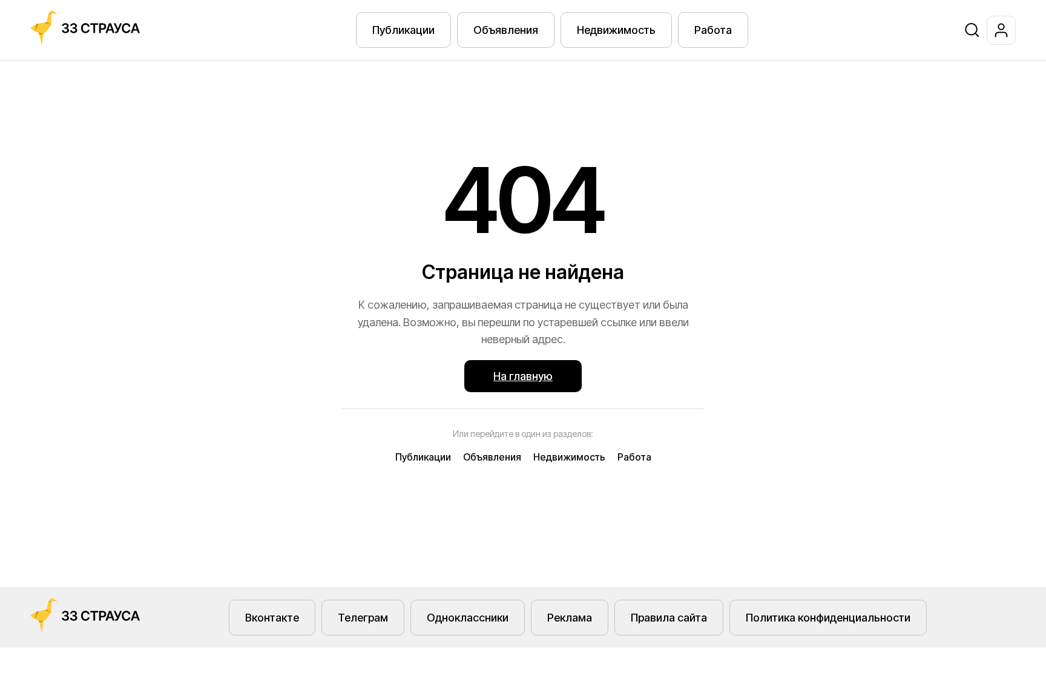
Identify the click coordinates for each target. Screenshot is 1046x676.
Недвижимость (616, 30)
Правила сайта (669, 617)
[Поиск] (972, 30)
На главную (523, 376)
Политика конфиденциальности (828, 617)
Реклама (569, 617)
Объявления (505, 30)
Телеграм (363, 617)
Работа (713, 30)
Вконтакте (272, 617)
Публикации (403, 30)
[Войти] (1001, 30)
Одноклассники (467, 617)
